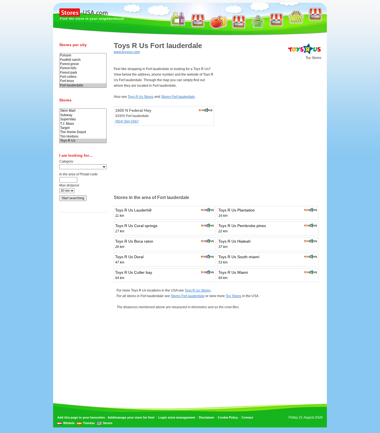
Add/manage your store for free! (131, 417)
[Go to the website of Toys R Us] (304, 54)
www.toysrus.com (127, 52)
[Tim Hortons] (83, 137)
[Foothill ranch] (83, 60)
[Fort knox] (83, 81)
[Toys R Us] (83, 141)
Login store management (176, 417)
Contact (247, 417)
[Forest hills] (83, 68)
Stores (107, 423)
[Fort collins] (83, 77)
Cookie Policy (228, 417)
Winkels (69, 423)
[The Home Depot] (83, 132)
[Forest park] (83, 73)
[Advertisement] (81, 303)
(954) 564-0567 (127, 121)
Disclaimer (206, 417)
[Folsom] (83, 55)
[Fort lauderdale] (83, 85)
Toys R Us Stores (141, 97)
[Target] (83, 128)
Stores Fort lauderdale (178, 97)
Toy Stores (233, 296)
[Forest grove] (83, 64)
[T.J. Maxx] (83, 124)
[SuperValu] (83, 119)
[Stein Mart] (83, 111)
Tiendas (89, 423)
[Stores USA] (83, 16)
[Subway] (83, 115)
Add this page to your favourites (81, 417)
